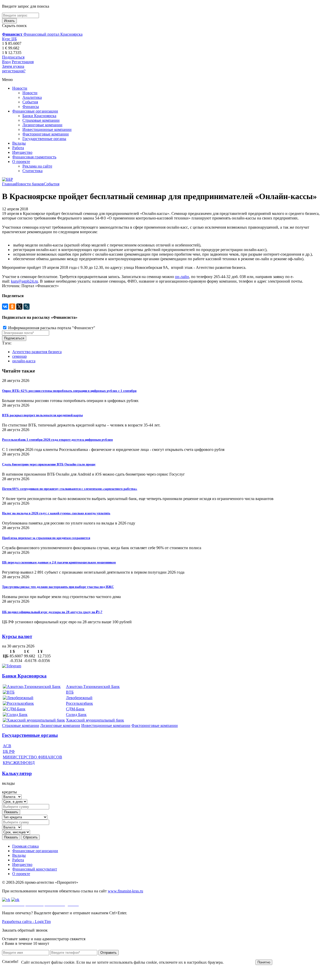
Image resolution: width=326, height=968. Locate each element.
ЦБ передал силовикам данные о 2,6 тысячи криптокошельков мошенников (59, 562)
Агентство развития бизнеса (37, 352)
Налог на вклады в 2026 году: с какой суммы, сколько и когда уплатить (56, 513)
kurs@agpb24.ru (24, 281)
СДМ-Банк (75, 709)
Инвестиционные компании (47, 129)
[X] (19, 306)
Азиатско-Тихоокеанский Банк (93, 686)
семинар (19, 356)
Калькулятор (17, 773)
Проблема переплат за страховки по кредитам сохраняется (46, 538)
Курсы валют (17, 636)
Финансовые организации (35, 111)
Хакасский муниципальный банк (95, 720)
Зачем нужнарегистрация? (13, 68)
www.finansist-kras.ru (125, 891)
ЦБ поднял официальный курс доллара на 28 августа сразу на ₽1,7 (52, 612)
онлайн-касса (23, 361)
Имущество (22, 152)
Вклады (19, 143)
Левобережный (79, 698)
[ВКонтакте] (5, 306)
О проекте (21, 161)
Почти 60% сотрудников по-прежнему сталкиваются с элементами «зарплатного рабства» (69, 489)
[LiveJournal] (26, 306)
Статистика (32, 171)
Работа (18, 148)
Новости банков (30, 184)
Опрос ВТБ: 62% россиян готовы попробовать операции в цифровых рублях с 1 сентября (69, 391)
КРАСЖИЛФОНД (19, 762)
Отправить (108, 953)
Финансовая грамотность (34, 157)
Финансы (30, 106)
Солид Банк (76, 714)
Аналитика (32, 97)
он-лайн (182, 276)
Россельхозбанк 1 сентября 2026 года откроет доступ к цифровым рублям (57, 439)
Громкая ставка (25, 846)
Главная (9, 184)
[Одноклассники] (12, 306)
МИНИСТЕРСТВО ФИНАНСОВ (32, 757)
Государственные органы (44, 138)
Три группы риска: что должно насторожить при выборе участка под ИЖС (58, 587)
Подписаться (13, 57)
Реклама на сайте (37, 166)
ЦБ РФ (9, 751)
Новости (19, 88)
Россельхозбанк (79, 703)
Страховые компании (41, 120)
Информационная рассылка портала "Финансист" (51, 328)
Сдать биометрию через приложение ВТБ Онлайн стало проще (49, 464)
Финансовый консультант (34, 869)
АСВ (7, 746)
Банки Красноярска (39, 116)
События (30, 102)
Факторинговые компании (45, 134)
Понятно (263, 962)
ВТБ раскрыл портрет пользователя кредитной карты (42, 415)
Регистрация (23, 62)
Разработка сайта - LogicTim (26, 921)
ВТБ (70, 692)
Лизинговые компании (42, 125)
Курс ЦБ (9, 39)
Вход (6, 62)
